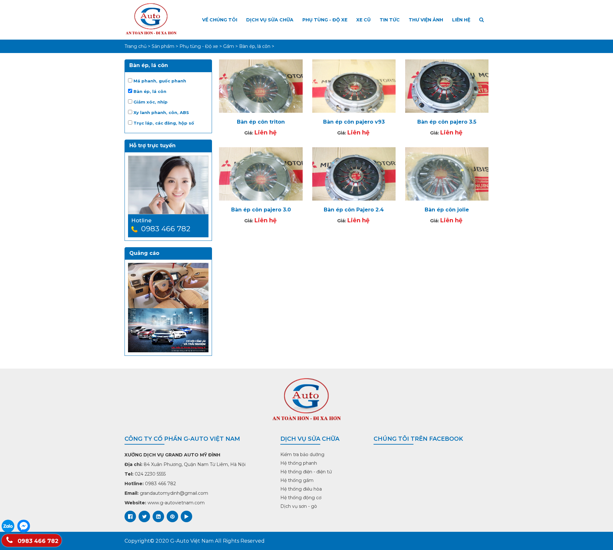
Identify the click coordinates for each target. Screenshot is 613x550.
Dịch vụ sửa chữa (269, 20)
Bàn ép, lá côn (149, 91)
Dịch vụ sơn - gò (298, 506)
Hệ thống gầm (297, 480)
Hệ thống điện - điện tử (306, 472)
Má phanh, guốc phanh (159, 80)
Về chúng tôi (219, 20)
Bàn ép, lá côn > (256, 46)
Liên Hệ (461, 20)
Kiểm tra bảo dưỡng (302, 454)
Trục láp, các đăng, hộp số (163, 123)
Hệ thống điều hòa (301, 489)
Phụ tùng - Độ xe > (201, 46)
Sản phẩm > (165, 46)
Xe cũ (363, 20)
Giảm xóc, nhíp (150, 101)
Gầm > (231, 46)
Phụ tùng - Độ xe (324, 20)
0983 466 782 (37, 541)
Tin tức (390, 20)
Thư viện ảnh (426, 20)
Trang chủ (136, 46)
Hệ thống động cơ (301, 497)
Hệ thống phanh (298, 463)
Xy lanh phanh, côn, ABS (160, 112)
